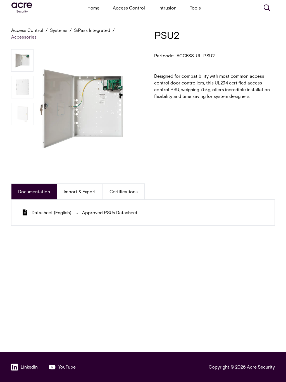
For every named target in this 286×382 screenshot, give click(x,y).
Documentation (34, 191)
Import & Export (80, 191)
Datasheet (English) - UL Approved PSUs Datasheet (84, 212)
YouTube (67, 366)
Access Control (129, 7)
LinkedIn (29, 366)
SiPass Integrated (92, 30)
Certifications (123, 191)
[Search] (267, 8)
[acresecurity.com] (21, 8)
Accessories (24, 36)
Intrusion (167, 7)
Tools (195, 7)
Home (93, 7)
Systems (58, 30)
